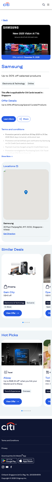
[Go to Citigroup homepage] (9, 426)
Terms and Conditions (10, 440)
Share (25, 119)
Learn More (9, 119)
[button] (5, 20)
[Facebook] (11, 466)
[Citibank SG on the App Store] (26, 460)
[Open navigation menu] (48, 4)
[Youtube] (7, 466)
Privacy (4, 448)
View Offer (11, 313)
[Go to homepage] (6, 5)
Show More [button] (6, 156)
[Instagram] (3, 466)
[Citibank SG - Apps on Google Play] (9, 460)
